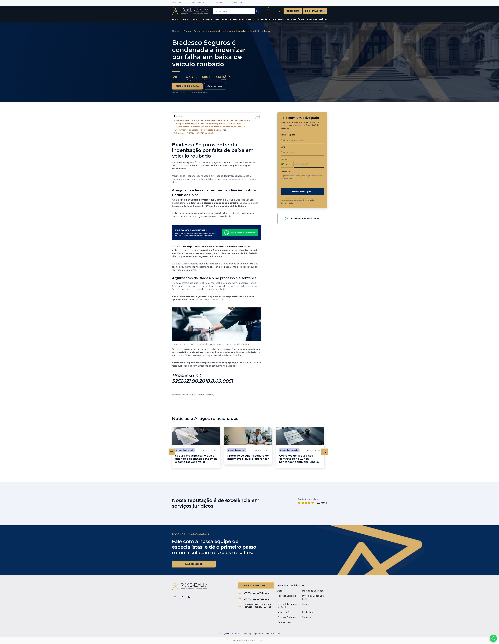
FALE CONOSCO (194, 564)
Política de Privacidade (243, 640)
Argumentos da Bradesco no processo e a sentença (201, 130)
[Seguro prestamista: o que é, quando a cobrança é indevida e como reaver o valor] (196, 436)
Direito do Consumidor (185, 450)
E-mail (283, 147)
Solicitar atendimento (256, 585)
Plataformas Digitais (241, 19)
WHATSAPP (217, 86)
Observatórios (295, 19)
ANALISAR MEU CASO (187, 86)
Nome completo (288, 135)
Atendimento (293, 11)
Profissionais (198, 3)
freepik (209, 394)
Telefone (285, 159)
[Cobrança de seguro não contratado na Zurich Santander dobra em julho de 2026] (300, 436)
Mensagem (285, 171)
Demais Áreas (284, 622)
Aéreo (175, 19)
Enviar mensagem (302, 191)
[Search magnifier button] (258, 11)
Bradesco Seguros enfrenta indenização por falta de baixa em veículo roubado (213, 120)
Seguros (207, 19)
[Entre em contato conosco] (216, 231)
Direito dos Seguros (236, 450)
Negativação (283, 612)
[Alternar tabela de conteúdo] (256, 116)
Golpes (195, 19)
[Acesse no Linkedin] (182, 597)
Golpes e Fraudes (286, 617)
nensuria (245, 344)
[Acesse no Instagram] (189, 597)
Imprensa (219, 3)
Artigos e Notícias (317, 19)
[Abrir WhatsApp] (493, 638)
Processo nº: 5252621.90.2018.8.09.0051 (195, 133)
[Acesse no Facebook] (175, 597)
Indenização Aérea (315, 11)
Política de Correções (313, 591)
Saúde (185, 19)
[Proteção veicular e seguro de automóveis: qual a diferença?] (248, 436)
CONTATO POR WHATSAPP (305, 218)
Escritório (176, 3)
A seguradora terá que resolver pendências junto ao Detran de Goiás (208, 123)
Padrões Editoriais (286, 596)
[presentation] (171, 451)
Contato (238, 3)
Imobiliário (221, 19)
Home (175, 31)
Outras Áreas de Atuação (270, 19)
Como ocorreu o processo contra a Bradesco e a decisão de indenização (210, 127)
